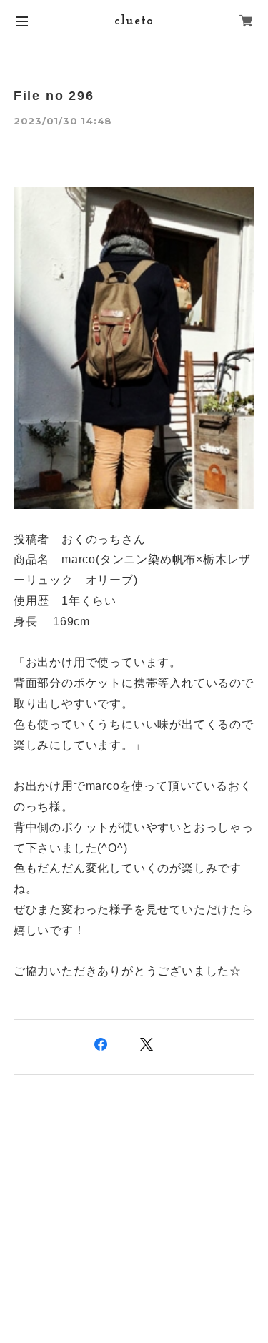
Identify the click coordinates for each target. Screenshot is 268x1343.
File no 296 (54, 96)
